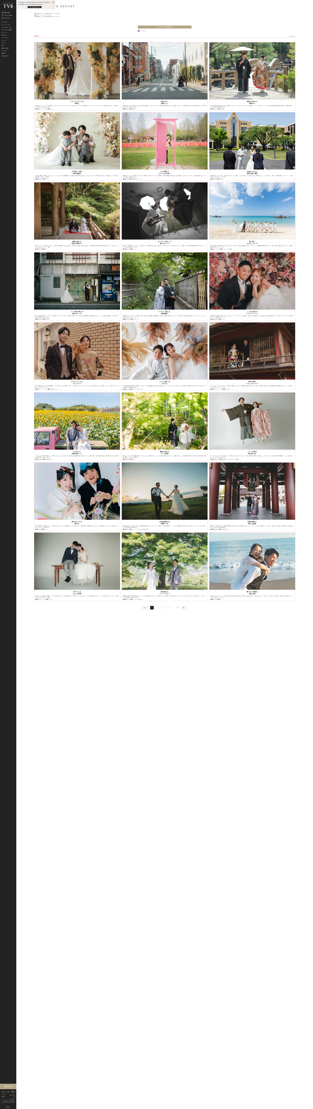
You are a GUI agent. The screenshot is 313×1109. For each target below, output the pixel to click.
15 (177, 607)
